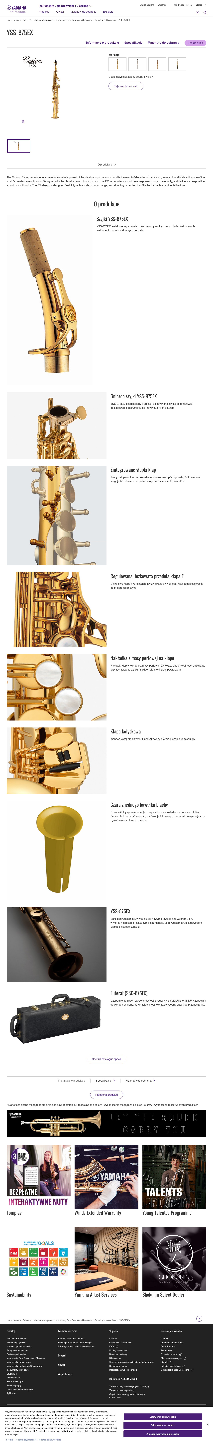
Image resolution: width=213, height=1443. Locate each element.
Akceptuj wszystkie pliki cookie (162, 1433)
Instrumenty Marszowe (18, 1369)
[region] (106, 1425)
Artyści (60, 11)
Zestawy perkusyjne (16, 1354)
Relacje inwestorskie (171, 1365)
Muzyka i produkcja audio (19, 1346)
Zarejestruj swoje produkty (122, 1390)
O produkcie (105, 164)
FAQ (111, 1346)
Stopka (10, 1439)
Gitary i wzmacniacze (17, 1350)
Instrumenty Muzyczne (42, 19)
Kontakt (113, 1338)
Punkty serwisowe (118, 1350)
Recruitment (166, 1350)
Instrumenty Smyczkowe (19, 1361)
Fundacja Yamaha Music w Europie (75, 1342)
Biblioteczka (115, 1358)
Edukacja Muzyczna (67, 1331)
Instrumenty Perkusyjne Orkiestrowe (24, 1365)
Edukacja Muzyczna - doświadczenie (76, 1346)
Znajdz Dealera (147, 4)
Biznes (199, 4)
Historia (164, 1361)
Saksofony (111, 19)
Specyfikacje (133, 42)
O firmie (164, 1338)
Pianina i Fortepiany (16, 1338)
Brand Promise (168, 1346)
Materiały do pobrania (83, 11)
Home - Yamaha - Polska (18, 19)
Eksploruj (108, 11)
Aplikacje (11, 1393)
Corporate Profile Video (172, 1342)
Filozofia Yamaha (169, 1354)
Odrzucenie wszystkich (163, 1425)
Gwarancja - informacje (120, 1342)
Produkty (44, 11)
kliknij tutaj (67, 1431)
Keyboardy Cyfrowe (16, 1342)
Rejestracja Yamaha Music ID (123, 1379)
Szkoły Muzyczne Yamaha (71, 1338)
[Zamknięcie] (207, 1424)
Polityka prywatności (25, 1439)
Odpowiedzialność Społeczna (175, 1369)
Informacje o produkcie (102, 42)
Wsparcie (162, 4)
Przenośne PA (13, 1377)
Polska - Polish (185, 4)
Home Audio (12, 1381)
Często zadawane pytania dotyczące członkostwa (127, 1396)
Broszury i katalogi (118, 1354)
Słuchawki (12, 1373)
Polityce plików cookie (49, 1439)
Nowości (62, 1355)
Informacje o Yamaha (171, 1331)
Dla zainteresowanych (171, 1358)
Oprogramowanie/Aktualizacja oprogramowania (131, 1361)
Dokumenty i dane (118, 1365)
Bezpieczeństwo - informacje (123, 1369)
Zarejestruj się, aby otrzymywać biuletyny (129, 1386)
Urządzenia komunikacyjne (20, 1389)
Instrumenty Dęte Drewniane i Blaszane (63, 6)
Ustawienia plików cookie (163, 1416)
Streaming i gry (14, 1385)
